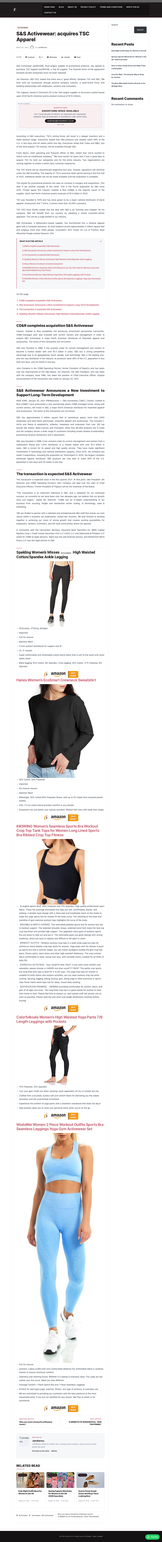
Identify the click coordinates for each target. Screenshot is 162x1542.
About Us (72, 7)
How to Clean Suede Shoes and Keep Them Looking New (88, 1493)
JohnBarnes (38, 1441)
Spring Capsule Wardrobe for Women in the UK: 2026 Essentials (60, 1493)
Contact (100, 1536)
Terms (94, 1536)
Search (114, 25)
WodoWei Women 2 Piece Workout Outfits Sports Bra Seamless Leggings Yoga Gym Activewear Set (61, 279)
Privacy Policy (88, 7)
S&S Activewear (47, 1515)
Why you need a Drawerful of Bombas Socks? (75, 1514)
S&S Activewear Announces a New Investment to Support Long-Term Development (57, 250)
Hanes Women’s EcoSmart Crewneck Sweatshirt (43, 264)
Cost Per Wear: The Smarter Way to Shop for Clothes (127, 75)
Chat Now (154, 1537)
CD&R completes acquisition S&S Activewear (42, 246)
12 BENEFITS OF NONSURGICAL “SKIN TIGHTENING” (78, 1517)
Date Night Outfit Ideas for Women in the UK (30, 1492)
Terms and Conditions (111, 7)
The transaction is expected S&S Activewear (42, 255)
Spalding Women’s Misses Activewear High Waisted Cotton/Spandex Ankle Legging (57, 259)
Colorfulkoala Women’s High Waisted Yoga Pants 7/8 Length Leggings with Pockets (57, 275)
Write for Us (132, 7)
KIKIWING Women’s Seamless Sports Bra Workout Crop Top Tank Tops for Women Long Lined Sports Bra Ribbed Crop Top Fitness (60, 269)
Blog (61, 7)
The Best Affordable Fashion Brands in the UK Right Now (128, 84)
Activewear (23, 27)
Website (54, 1451)
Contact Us (50, 13)
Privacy (88, 1536)
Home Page (49, 7)
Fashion (22, 1475)
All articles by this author (40, 1451)
